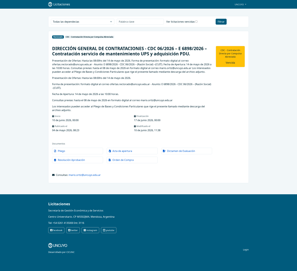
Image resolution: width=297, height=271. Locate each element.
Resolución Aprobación (71, 160)
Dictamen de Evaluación (181, 151)
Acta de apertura (122, 151)
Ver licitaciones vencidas (180, 21)
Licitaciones (59, 203)
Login (246, 249)
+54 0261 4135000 (63, 223)
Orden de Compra (123, 160)
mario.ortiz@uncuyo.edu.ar (85, 175)
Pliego (61, 151)
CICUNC (70, 252)
